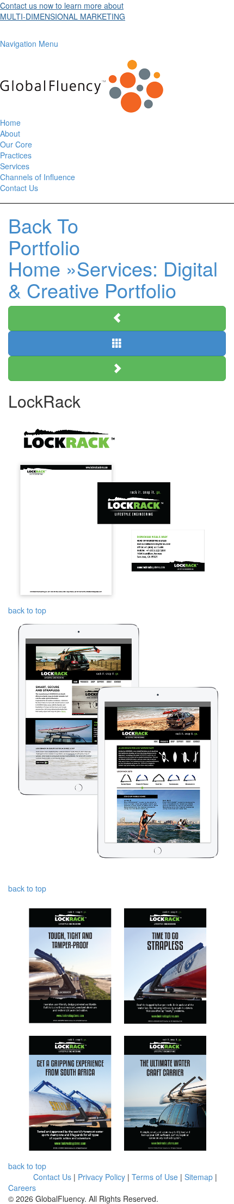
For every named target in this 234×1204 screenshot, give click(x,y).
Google (20, 1176)
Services (14, 166)
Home (10, 122)
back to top (27, 610)
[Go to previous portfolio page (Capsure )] (117, 318)
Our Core (16, 144)
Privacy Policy (101, 1176)
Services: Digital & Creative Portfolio (113, 257)
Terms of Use (155, 1176)
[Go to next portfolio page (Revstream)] (117, 368)
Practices (16, 155)
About (10, 133)
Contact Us (19, 187)
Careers (22, 1187)
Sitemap (198, 1176)
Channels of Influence (37, 176)
